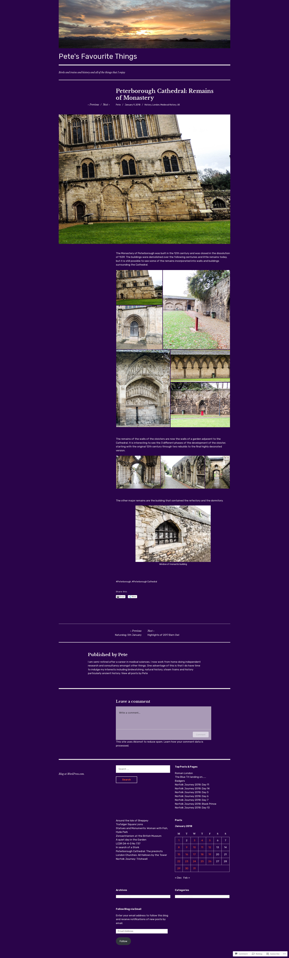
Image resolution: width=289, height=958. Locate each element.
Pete (118, 105)
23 (186, 861)
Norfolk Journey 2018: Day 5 (191, 792)
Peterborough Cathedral (145, 581)
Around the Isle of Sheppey (132, 820)
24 (194, 861)
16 (186, 854)
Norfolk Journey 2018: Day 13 (192, 807)
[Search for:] (143, 768)
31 (194, 868)
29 (178, 868)
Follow (123, 941)
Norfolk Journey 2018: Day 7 (191, 799)
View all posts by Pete (134, 673)
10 (194, 847)
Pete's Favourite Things (98, 56)
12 (209, 847)
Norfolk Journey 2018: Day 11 (192, 784)
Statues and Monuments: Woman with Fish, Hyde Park (142, 830)
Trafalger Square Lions (129, 824)
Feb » (186, 877)
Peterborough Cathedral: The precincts (139, 851)
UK (178, 105)
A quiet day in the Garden (131, 839)
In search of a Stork (127, 847)
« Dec (178, 877)
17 (194, 854)
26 (209, 861)
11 (202, 847)
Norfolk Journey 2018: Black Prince (195, 803)
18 (202, 854)
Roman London (184, 773)
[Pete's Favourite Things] (144, 24)
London (156, 105)
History (148, 105)
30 (186, 868)
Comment (200, 734)
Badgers (180, 780)
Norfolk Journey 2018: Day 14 (192, 788)
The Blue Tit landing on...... (190, 776)
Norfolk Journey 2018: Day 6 (191, 796)
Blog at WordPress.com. (71, 773)
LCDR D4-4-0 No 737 (128, 843)
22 (178, 861)
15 (179, 854)
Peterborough (124, 581)
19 (209, 854)
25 (202, 861)
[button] (139, 287)
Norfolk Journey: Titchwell (132, 858)
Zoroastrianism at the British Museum (139, 835)
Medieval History (168, 105)
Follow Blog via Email (128, 909)
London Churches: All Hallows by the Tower (141, 854)
